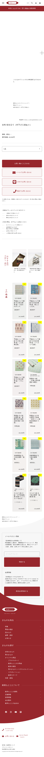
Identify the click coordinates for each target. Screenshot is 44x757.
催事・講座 (9, 635)
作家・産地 (9, 678)
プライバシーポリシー (7, 747)
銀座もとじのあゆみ (12, 703)
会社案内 (8, 700)
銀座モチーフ (12, 675)
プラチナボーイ (13, 660)
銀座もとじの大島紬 (15, 663)
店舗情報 (8, 694)
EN (28, 3)
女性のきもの (9, 652)
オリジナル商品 (10, 657)
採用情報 (8, 697)
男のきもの (9, 655)
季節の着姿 (9, 629)
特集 (6, 626)
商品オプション (17, 105)
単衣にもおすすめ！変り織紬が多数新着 (22, 8)
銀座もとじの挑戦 (11, 691)
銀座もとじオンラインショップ (21, 103)
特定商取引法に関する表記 (8, 749)
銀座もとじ (12, 2)
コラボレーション (14, 672)
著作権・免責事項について (8, 745)
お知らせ (8, 638)
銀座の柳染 (12, 666)
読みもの (8, 632)
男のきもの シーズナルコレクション (20, 669)
